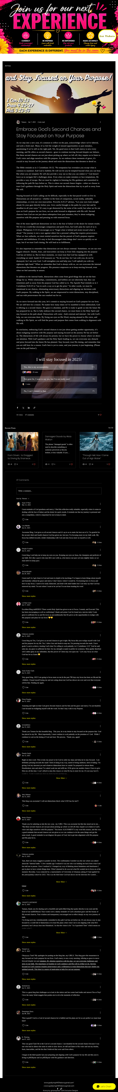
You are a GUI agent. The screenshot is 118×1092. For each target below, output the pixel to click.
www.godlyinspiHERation (54, 1083)
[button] (59, 367)
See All (110, 428)
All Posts (8, 66)
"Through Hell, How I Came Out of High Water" (95, 457)
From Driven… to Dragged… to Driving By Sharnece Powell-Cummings (20, 457)
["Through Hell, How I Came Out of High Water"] (96, 441)
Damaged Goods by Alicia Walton (58, 438)
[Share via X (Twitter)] (23, 408)
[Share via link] (34, 408)
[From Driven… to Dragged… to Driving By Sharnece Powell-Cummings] (21, 441)
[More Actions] (100, 504)
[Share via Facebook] (17, 408)
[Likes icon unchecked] (23, 519)
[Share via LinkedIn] (29, 408)
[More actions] (100, 122)
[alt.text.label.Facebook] (57, 1089)
